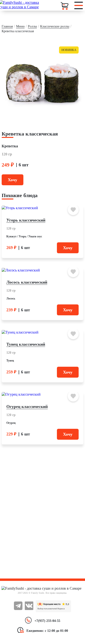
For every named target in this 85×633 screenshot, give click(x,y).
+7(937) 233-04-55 (47, 621)
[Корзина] (65, 6)
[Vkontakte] (29, 609)
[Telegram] (18, 609)
